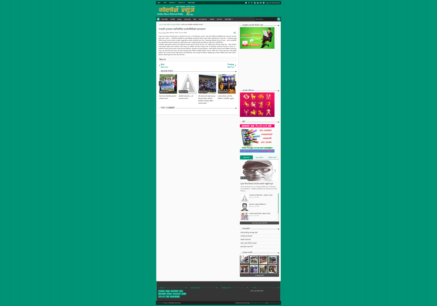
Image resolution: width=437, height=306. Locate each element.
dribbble (260, 2)
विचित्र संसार (162, 296)
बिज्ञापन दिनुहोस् (191, 2)
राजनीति (172, 19)
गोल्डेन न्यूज (160, 303)
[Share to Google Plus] (248, 179)
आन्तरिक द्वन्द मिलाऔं (246, 236)
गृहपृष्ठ (159, 2)
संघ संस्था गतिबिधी (183, 32)
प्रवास (181, 291)
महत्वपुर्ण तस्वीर (176, 294)
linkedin (257, 2)
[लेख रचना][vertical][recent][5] (246, 157)
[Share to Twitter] (245, 179)
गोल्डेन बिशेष (228, 19)
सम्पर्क (165, 2)
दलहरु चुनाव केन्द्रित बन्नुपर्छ (248, 243)
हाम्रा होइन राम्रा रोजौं (246, 246)
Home (158, 19)
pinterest (263, 2)
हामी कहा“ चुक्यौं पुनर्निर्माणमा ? (257, 204)
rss (254, 2)
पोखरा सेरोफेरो (175, 32)
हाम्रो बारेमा (171, 2)
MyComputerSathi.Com (258, 303)
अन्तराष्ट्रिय (162, 291)
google (251, 2)
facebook (248, 2)
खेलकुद (179, 19)
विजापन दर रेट (182, 2)
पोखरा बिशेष (164, 19)
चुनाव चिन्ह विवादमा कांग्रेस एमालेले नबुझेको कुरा (256, 183)
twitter (245, 2)
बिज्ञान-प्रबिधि (162, 294)
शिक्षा (195, 19)
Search (279, 19)
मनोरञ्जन (219, 19)
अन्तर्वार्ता (212, 19)
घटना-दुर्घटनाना (203, 19)
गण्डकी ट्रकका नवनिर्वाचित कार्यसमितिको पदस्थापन (182, 29)
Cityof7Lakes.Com (274, 303)
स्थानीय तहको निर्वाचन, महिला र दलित (259, 213)
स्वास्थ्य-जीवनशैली (174, 296)
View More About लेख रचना (259, 223)
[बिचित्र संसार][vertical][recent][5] (272, 157)
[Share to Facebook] (242, 179)
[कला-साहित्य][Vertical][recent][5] (259, 157)
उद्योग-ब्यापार (187, 19)
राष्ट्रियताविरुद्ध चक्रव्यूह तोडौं (248, 232)
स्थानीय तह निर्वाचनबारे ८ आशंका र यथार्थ (260, 195)
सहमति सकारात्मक (245, 239)
